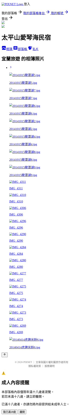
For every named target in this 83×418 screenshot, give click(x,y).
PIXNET (27, 362)
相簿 (9, 49)
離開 (22, 412)
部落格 (23, 49)
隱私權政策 (34, 366)
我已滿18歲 (9, 412)
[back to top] (5, 354)
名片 (35, 49)
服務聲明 (50, 366)
